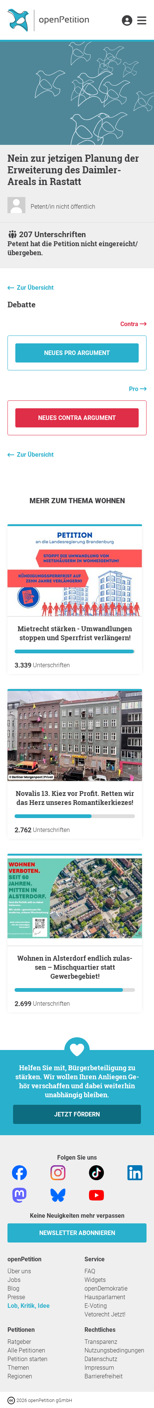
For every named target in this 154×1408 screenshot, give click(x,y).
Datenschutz (100, 1359)
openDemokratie (105, 1288)
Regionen (19, 1376)
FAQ (89, 1271)
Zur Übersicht (35, 287)
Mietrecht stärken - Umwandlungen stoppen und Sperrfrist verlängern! (75, 633)
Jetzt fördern (77, 1114)
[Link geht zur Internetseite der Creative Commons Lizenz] (11, 1399)
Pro (134, 389)
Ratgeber (19, 1341)
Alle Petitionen (26, 1350)
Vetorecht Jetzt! (105, 1314)
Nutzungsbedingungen (114, 1350)
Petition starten (27, 1359)
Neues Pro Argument (77, 353)
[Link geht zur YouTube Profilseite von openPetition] (96, 1195)
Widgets (95, 1279)
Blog (13, 1288)
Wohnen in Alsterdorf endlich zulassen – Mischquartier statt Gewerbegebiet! (74, 967)
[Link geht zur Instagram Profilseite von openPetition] (57, 1172)
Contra (130, 324)
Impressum (99, 1367)
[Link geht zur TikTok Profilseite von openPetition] (96, 1172)
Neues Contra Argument (77, 417)
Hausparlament (104, 1297)
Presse (16, 1297)
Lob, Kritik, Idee (28, 1305)
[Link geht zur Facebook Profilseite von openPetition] (19, 1172)
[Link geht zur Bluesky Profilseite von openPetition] (57, 1195)
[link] (141, 21)
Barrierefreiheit (103, 1376)
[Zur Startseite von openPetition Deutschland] (49, 20)
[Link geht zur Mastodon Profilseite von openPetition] (19, 1195)
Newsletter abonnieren (77, 1233)
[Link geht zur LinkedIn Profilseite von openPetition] (134, 1172)
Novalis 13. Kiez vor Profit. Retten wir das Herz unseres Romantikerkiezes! (75, 798)
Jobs (14, 1279)
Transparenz (100, 1341)
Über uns (19, 1271)
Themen (18, 1367)
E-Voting (95, 1305)
